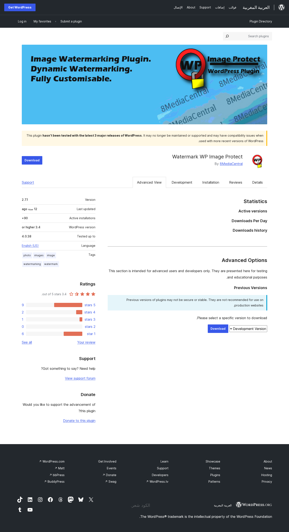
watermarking (32, 264)
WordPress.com (52, 461)
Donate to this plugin (79, 420)
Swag (110, 481)
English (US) (30, 245)
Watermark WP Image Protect (207, 157)
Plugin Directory (261, 21)
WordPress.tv (157, 481)
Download (32, 160)
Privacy (267, 481)
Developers (160, 475)
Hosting (266, 475)
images (39, 255)
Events (111, 468)
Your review (86, 342)
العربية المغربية (223, 505)
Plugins (215, 475)
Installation (210, 182)
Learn (164, 461)
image (51, 255)
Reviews (235, 182)
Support (28, 182)
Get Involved (107, 461)
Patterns (214, 481)
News (268, 468)
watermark (51, 264)
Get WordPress (20, 7)
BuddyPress (54, 481)
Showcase (213, 461)
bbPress (57, 475)
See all (27, 342)
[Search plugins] (227, 36)
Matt (60, 468)
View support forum (80, 378)
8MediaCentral (231, 164)
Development (182, 182)
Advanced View (149, 182)
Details (257, 182)
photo (27, 255)
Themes (214, 468)
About (268, 461)
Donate (109, 475)
